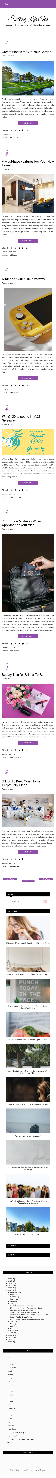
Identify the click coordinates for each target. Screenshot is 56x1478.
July (12, 1304)
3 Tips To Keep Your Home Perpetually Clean (21, 783)
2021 (10, 1290)
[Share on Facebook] (11, 130)
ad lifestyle (14, 866)
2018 (10, 1339)
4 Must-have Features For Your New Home (28, 163)
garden (10, 1402)
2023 (10, 1286)
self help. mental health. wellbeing (21, 1439)
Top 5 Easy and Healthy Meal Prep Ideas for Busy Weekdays (28, 1168)
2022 (10, 1288)
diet (9, 1381)
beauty (10, 1371)
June (12, 1321)
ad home (13, 255)
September (14, 1299)
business (11, 1374)
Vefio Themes (40, 1470)
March (13, 1328)
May (12, 1324)
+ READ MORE (28, 123)
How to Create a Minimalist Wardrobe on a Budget (28, 975)
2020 (10, 1335)
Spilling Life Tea (28, 19)
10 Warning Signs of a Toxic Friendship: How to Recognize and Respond (28, 1202)
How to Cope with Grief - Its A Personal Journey (28, 1105)
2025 (10, 1281)
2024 (10, 1283)
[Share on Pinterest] (15, 130)
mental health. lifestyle (17, 1432)
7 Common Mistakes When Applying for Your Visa (21, 523)
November (14, 1295)
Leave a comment (9, 134)
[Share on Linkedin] (23, 130)
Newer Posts (10, 879)
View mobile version (28, 881)
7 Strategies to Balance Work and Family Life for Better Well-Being (28, 1007)
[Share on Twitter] (19, 130)
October (13, 1297)
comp (16, 393)
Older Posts (46, 879)
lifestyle (17, 757)
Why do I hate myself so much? (28, 1136)
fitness (10, 1391)
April (12, 1326)
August (13, 1301)
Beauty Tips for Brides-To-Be (22, 675)
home (15, 137)
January (13, 1333)
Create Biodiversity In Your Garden (26, 52)
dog (9, 1385)
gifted (10, 1405)
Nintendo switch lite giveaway (23, 279)
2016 (10, 1342)
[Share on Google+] (27, 130)
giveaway (18, 497)
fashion (10, 1388)
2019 (10, 1337)
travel (16, 651)
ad (11, 137)
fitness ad (11, 1395)
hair (9, 1412)
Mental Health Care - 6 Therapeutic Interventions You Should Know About (28, 1072)
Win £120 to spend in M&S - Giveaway (22, 418)
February (13, 1331)
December (14, 1292)
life (9, 1422)
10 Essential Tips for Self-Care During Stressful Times (28, 943)
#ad (11, 393)
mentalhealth (13, 1436)
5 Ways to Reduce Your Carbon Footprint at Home (28, 1040)
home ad (11, 1419)
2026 (10, 1279)
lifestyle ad (12, 1429)
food (9, 1398)
